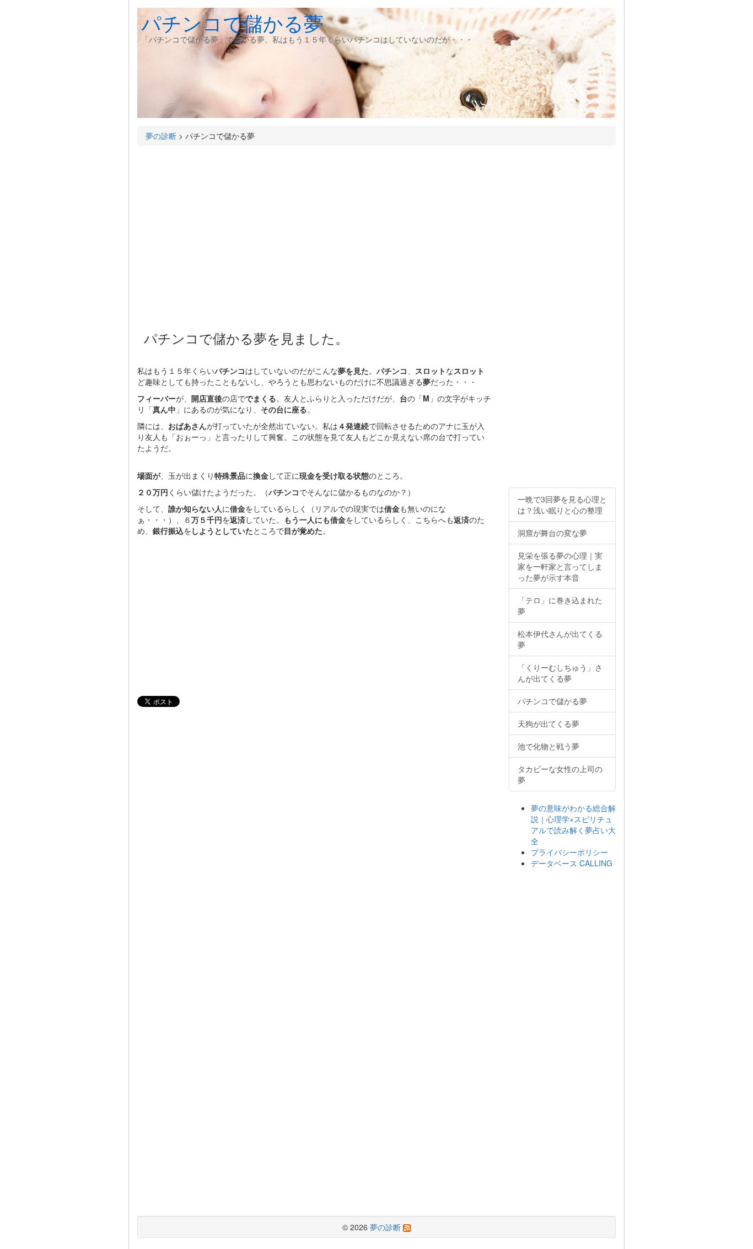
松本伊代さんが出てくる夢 (560, 639)
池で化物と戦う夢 (548, 746)
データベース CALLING (571, 863)
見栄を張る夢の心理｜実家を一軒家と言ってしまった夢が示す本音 (560, 566)
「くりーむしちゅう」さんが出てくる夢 (560, 673)
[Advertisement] (314, 234)
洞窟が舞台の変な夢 (552, 532)
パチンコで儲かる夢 (232, 22)
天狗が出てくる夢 (548, 723)
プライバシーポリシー (569, 851)
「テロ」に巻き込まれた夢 (560, 605)
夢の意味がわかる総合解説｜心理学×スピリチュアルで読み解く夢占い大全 (573, 824)
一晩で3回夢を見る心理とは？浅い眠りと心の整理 (562, 505)
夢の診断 (161, 135)
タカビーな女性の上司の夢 (560, 774)
